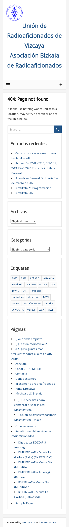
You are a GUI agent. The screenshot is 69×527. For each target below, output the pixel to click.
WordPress (28, 522)
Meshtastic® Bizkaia (29, 393)
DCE (53, 284)
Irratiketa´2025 (25, 193)
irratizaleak (18, 297)
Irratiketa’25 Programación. (33, 188)
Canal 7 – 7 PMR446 (28, 369)
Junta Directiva (25, 388)
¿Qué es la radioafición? (31, 344)
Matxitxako (33, 297)
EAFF (25, 290)
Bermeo (31, 284)
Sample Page (24, 503)
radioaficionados (32, 303)
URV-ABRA (18, 309)
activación (48, 278)
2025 (14, 278)
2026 (23, 278)
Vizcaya (31, 309)
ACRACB (34, 278)
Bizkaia (43, 284)
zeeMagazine (48, 522)
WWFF (51, 309)
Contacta (21, 374)
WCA (41, 309)
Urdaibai (49, 303)
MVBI (46, 297)
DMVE (15, 290)
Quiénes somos (25, 426)
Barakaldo (17, 284)
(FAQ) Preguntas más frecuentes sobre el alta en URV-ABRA (32, 354)
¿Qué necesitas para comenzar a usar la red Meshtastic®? (29, 405)
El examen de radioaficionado (35, 384)
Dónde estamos (25, 378)
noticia (15, 303)
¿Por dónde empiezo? (29, 339)
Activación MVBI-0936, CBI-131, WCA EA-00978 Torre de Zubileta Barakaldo (34, 168)
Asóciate (21, 364)
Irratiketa (36, 290)
